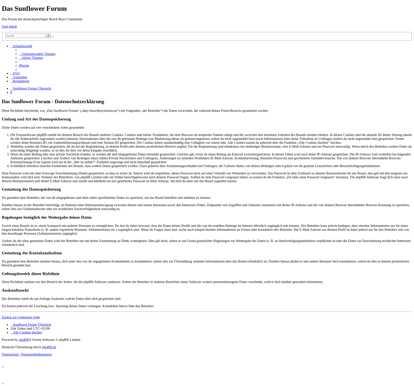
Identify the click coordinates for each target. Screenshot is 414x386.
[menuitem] (37, 54)
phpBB (24, 340)
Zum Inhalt (9, 26)
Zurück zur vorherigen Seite (21, 317)
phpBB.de (49, 347)
